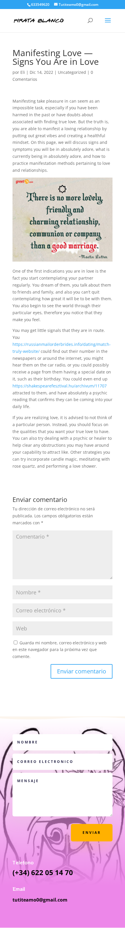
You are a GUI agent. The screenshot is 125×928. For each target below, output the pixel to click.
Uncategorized (72, 72)
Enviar (92, 832)
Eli (22, 72)
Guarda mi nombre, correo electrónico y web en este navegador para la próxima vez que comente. (59, 649)
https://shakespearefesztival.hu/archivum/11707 (59, 386)
